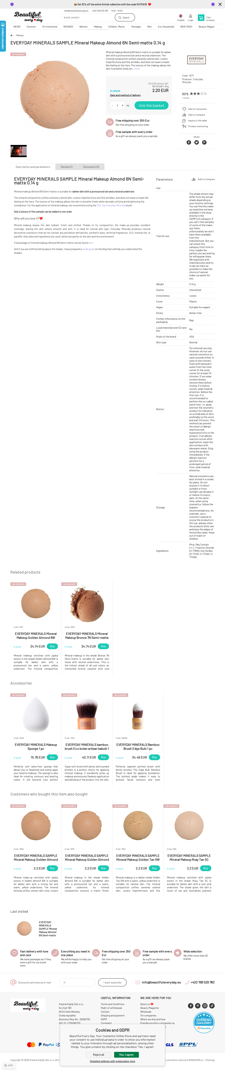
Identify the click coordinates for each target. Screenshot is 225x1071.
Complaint (106, 1023)
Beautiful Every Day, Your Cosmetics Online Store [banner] (30, 16)
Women (83, 26)
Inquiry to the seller (197, 120)
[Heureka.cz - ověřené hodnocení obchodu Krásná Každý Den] (204, 1032)
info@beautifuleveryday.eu (76, 10)
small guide (88, 249)
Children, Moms (116, 26)
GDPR (104, 1019)
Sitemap (210, 1059)
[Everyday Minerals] (196, 68)
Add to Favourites (197, 109)
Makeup (98, 26)
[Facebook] (190, 1006)
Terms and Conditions (112, 1004)
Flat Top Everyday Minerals (111, 205)
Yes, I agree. (126, 1054)
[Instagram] (205, 1006)
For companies (148, 1015)
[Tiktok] (212, 1006)
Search (126, 17)
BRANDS (68, 26)
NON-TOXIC (186, 26)
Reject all (98, 1054)
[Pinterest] (197, 1006)
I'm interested (49, 26)
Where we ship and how (152, 1019)
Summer (31, 26)
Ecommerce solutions (176, 1059)
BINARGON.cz (196, 1059)
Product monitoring (198, 126)
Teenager (136, 26)
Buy (52, 646)
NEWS (17, 26)
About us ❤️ (147, 1004)
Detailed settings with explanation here (112, 1061)
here (90, 242)
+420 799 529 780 (100, 10)
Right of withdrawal (111, 1007)
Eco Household (166, 26)
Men (149, 26)
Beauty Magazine (208, 26)
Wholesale (145, 1011)
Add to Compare (196, 114)
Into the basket (151, 105)
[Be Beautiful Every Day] (11, 35)
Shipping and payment (113, 1015)
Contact (105, 1011)
